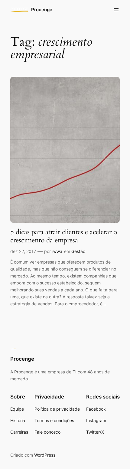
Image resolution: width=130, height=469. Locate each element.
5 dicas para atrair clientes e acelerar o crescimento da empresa (63, 236)
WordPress (44, 455)
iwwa (57, 251)
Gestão (78, 251)
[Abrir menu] (116, 9)
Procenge (41, 9)
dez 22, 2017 (23, 251)
